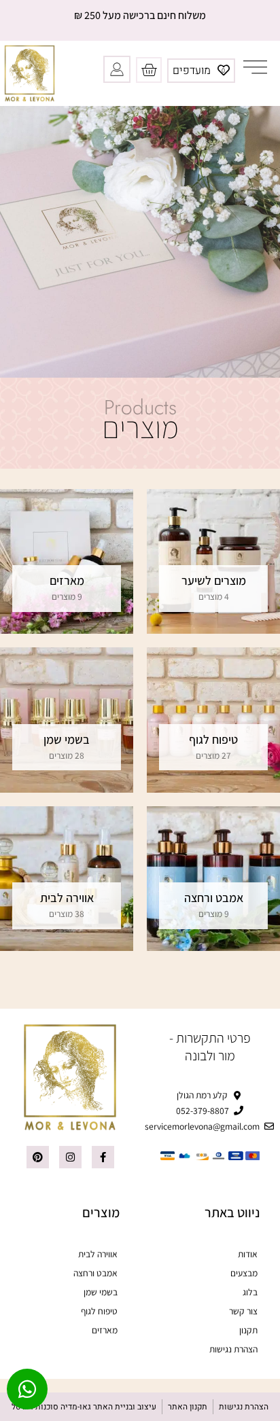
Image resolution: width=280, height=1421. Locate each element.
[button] (256, 66)
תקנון (248, 1330)
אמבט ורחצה (95, 1273)
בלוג (250, 1292)
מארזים (105, 1330)
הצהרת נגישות (233, 1349)
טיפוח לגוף (99, 1311)
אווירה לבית (98, 1254)
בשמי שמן (101, 1292)
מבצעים (244, 1273)
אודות (248, 1254)
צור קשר (243, 1311)
